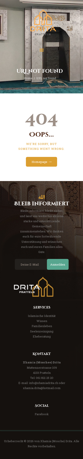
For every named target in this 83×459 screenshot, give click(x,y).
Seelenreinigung (41, 331)
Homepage (39, 162)
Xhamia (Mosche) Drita (56, 441)
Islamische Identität (42, 316)
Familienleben (42, 326)
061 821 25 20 (44, 378)
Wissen (42, 321)
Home (28, 78)
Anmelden (57, 264)
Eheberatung (42, 336)
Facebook (42, 414)
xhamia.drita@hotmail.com (42, 388)
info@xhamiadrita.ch (43, 383)
